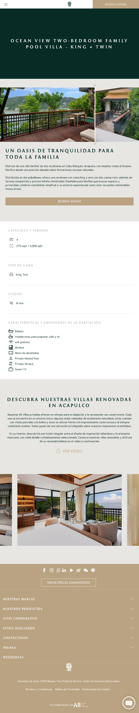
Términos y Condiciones (38, 689)
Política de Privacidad (67, 689)
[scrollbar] (94, 114)
